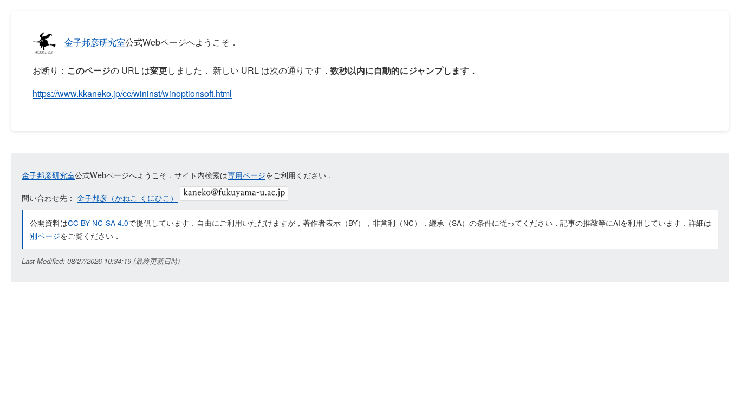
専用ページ (246, 174)
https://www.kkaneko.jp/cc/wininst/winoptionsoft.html (132, 93)
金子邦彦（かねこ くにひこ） (127, 197)
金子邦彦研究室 (94, 42)
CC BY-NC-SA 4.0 (98, 222)
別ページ (45, 235)
